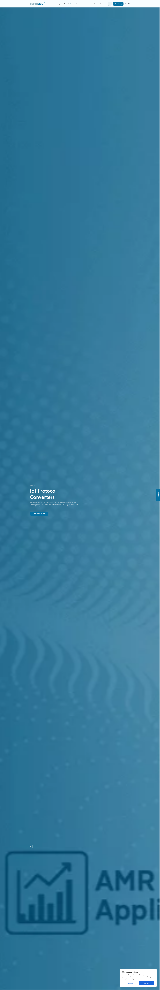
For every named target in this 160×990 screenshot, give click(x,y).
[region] (138, 978)
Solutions (76, 4)
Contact (103, 4)
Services (85, 4)
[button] (30, 846)
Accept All (146, 983)
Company (57, 4)
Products (67, 4)
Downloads (94, 4)
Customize (130, 983)
